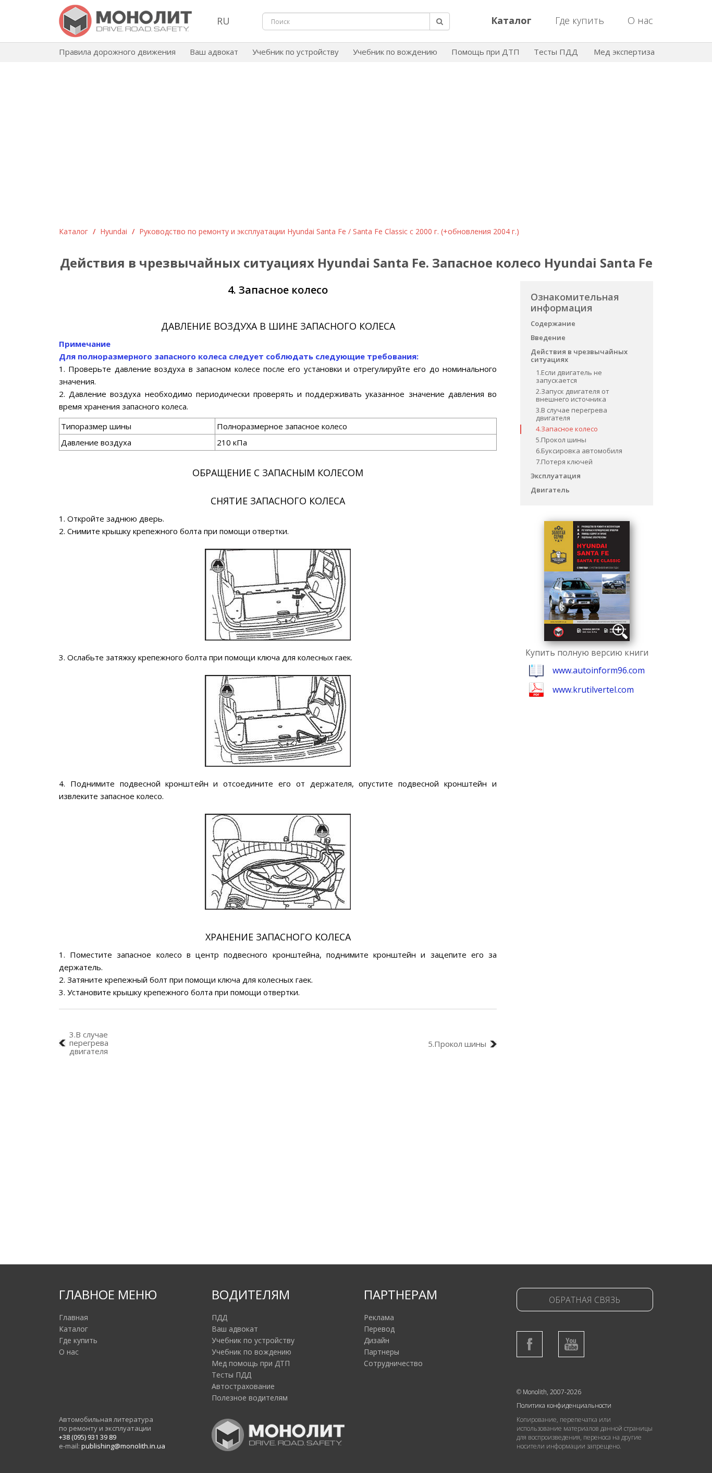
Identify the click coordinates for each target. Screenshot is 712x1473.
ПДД (219, 1317)
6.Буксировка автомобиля (579, 450)
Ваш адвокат (214, 51)
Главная (73, 1317)
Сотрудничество (393, 1363)
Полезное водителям (250, 1398)
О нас (640, 20)
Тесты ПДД (556, 51)
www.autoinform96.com (599, 670)
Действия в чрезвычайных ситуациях (579, 355)
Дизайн (376, 1340)
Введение (548, 337)
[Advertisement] (356, 148)
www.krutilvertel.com (593, 689)
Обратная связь (584, 1300)
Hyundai (113, 231)
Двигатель (550, 489)
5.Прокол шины (561, 439)
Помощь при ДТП (485, 51)
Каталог (73, 231)
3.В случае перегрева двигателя (571, 413)
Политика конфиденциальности (564, 1405)
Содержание (553, 323)
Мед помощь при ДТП (251, 1363)
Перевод (379, 1329)
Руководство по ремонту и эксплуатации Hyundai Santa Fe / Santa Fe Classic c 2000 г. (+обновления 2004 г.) (329, 231)
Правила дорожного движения (117, 51)
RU (223, 21)
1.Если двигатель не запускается (569, 376)
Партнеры (381, 1352)
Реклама (379, 1317)
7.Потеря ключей (564, 461)
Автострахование (243, 1386)
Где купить (579, 20)
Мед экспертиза (624, 51)
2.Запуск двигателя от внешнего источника (572, 395)
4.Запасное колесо (567, 428)
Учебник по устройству (295, 51)
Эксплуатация (556, 475)
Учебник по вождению (395, 51)
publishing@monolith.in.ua (123, 1446)
